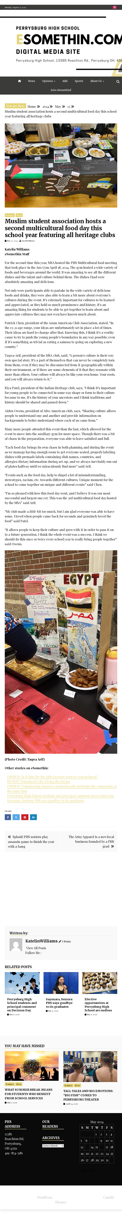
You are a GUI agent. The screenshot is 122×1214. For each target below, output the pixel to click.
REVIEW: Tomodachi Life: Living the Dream (38, 781)
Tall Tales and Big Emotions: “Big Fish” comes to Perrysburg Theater (88, 1095)
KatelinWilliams (41, 941)
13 (87, 1147)
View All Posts (36, 948)
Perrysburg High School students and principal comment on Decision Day (60, 795)
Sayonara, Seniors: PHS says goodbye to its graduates (45, 800)
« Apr (83, 1170)
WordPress (44, 1197)
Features (10, 215)
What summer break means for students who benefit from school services (28, 1094)
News (31, 81)
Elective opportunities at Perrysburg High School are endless (98, 1004)
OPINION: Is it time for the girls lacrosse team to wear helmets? (52, 776)
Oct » (93, 1170)
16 (101, 1147)
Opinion (47, 81)
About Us (96, 81)
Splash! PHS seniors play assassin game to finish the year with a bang (31, 841)
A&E (65, 81)
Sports (79, 81)
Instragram (114, 7)
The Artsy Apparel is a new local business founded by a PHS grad (91, 841)
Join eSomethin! (61, 90)
